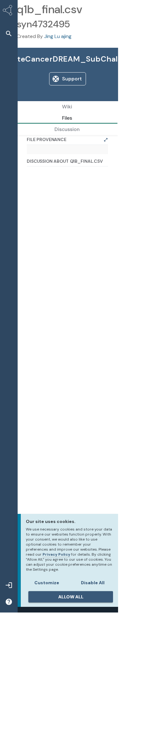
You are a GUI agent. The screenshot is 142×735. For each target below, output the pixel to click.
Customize (46, 582)
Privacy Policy (56, 554)
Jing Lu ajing (57, 36)
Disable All (93, 582)
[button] (9, 33)
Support (72, 78)
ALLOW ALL (70, 597)
